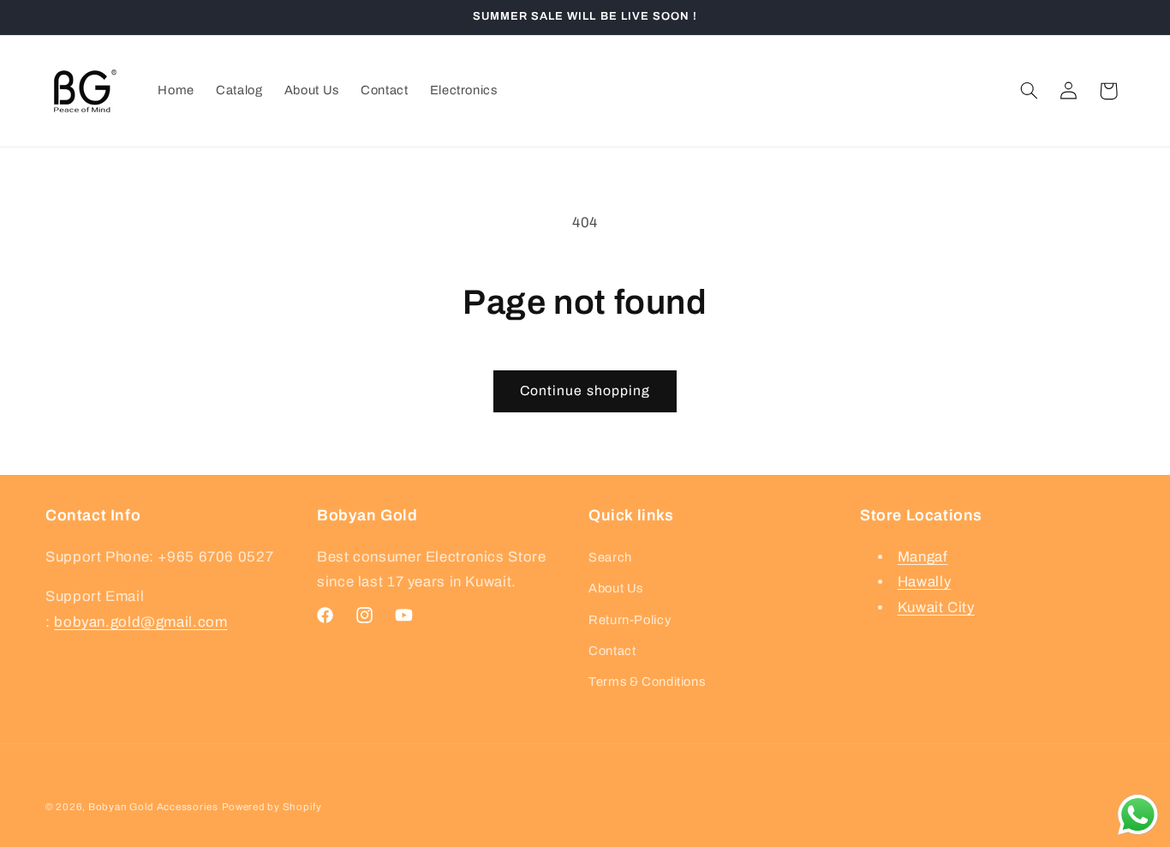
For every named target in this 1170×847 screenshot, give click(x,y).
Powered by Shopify (272, 807)
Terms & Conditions (646, 681)
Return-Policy (629, 620)
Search (610, 557)
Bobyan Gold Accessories (153, 807)
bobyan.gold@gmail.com (140, 622)
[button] (1029, 91)
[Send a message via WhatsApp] (1137, 814)
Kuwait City (936, 607)
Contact (612, 651)
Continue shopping (585, 390)
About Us (615, 588)
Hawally (924, 582)
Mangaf (923, 557)
